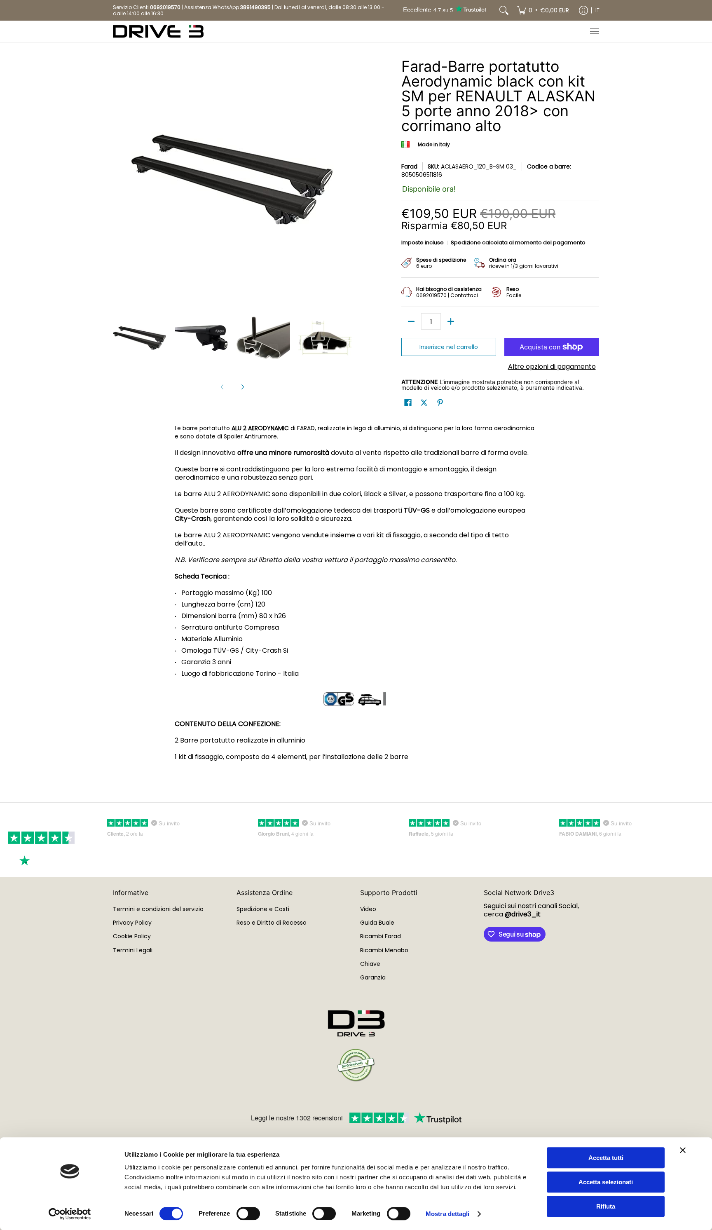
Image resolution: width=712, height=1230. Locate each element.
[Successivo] (242, 387)
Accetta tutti (605, 1157)
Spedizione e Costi (263, 909)
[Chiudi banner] (683, 1150)
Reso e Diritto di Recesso (272, 922)
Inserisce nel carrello (448, 347)
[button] (408, 403)
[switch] (248, 1213)
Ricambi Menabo (384, 950)
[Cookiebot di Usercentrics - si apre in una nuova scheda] (70, 1214)
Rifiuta (605, 1206)
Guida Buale (377, 922)
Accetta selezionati (605, 1181)
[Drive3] (158, 31)
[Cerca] (504, 10)
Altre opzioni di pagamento (552, 367)
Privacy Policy (132, 922)
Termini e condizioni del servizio (158, 909)
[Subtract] (411, 321)
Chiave (370, 964)
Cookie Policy (132, 936)
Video (368, 909)
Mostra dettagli (448, 1213)
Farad (409, 166)
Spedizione (466, 242)
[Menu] (594, 31)
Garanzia (373, 977)
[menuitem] (543, 10)
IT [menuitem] (597, 10)
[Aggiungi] (451, 321)
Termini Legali (132, 950)
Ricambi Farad (380, 936)
